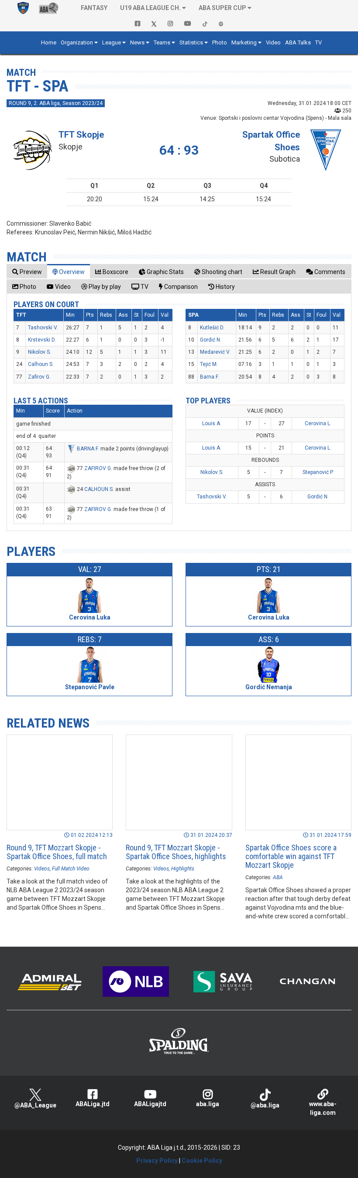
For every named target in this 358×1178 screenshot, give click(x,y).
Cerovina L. (318, 423)
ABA (278, 877)
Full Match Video (71, 869)
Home (48, 42)
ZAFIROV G (97, 468)
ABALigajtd (150, 1103)
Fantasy (94, 7)
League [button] (111, 42)
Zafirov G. (39, 377)
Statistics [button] (191, 42)
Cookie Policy (202, 1160)
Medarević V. (215, 352)
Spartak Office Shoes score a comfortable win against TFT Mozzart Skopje (291, 856)
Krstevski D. (42, 340)
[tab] (27, 271)
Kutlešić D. (212, 328)
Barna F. (209, 377)
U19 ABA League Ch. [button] (150, 7)
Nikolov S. (39, 352)
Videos (42, 869)
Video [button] (273, 42)
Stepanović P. (318, 472)
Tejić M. (209, 364)
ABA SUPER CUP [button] (222, 7)
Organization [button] (77, 42)
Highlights (182, 869)
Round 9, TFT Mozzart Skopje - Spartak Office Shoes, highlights (176, 852)
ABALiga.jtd (93, 1103)
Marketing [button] (244, 42)
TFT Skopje (81, 134)
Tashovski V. (43, 328)
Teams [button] (162, 42)
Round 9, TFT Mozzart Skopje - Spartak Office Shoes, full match (57, 852)
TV (318, 42)
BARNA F (87, 449)
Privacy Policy (157, 1160)
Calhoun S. (41, 364)
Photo (219, 42)
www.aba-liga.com (323, 1108)
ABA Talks (298, 42)
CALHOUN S (98, 489)
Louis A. (211, 423)
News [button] (137, 42)
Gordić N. (210, 340)
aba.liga (207, 1103)
